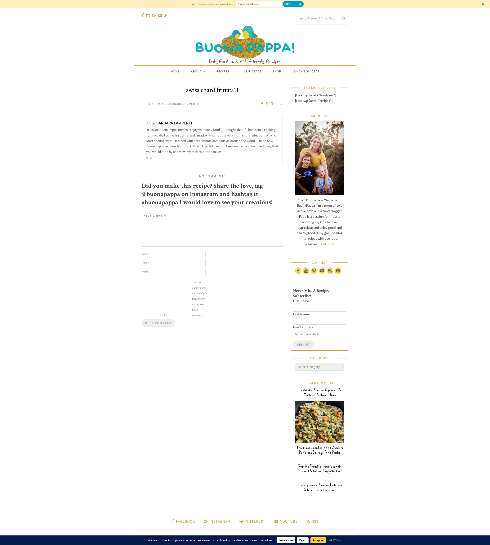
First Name (301, 301)
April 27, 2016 (152, 104)
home (175, 71)
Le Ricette (252, 71)
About (196, 71)
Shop (277, 71)
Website (145, 272)
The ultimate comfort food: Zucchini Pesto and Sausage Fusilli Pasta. (319, 450)
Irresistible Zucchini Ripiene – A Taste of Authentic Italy (319, 392)
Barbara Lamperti (183, 104)
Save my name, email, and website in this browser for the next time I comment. (199, 299)
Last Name (301, 314)
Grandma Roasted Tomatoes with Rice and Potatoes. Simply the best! (319, 469)
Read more (326, 244)
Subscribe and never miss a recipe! (211, 4)
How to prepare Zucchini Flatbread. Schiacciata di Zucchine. (319, 487)
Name (145, 254)
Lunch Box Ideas (305, 71)
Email (145, 263)
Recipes (222, 71)
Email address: (303, 327)
